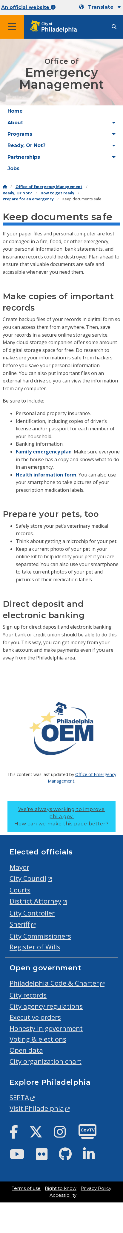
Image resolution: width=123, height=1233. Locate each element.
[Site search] (114, 27)
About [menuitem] (15, 122)
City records (28, 995)
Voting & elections (38, 1039)
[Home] (5, 186)
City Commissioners (40, 936)
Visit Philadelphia (37, 1108)
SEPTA (19, 1097)
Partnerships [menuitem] (23, 157)
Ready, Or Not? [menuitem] (26, 145)
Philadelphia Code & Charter (54, 983)
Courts (20, 890)
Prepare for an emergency (28, 199)
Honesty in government (46, 1028)
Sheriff (20, 924)
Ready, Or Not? (17, 193)
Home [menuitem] (15, 111)
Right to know (60, 1188)
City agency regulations (46, 1006)
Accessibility (63, 1195)
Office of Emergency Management (49, 186)
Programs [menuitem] (19, 134)
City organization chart (46, 1061)
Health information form (46, 474)
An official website (26, 7)
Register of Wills (35, 946)
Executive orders (35, 1017)
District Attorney (35, 901)
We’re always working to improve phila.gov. (61, 817)
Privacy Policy (96, 1188)
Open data (26, 1050)
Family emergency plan (44, 451)
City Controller (32, 913)
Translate (100, 7)
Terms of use (26, 1188)
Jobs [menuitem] (13, 168)
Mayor (19, 867)
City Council (28, 878)
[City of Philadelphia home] (55, 26)
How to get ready (57, 193)
